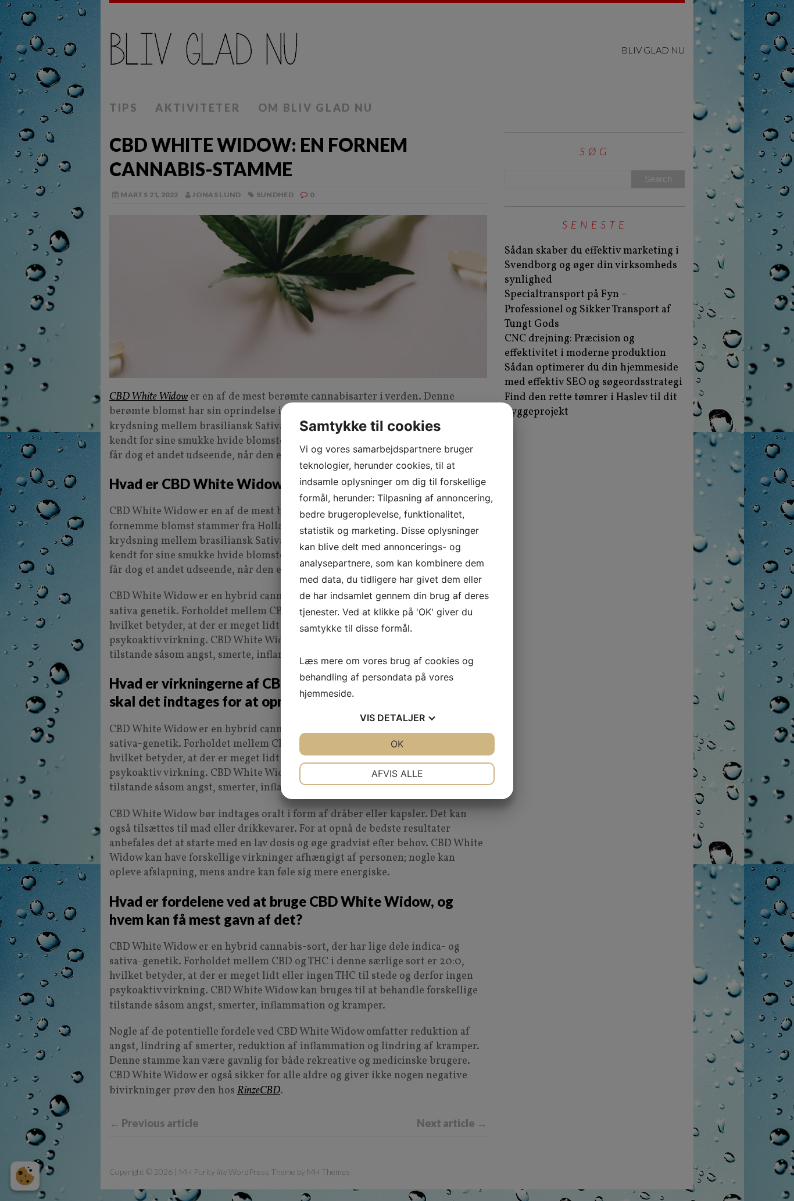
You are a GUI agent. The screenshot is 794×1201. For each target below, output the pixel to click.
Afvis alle (397, 773)
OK (397, 744)
